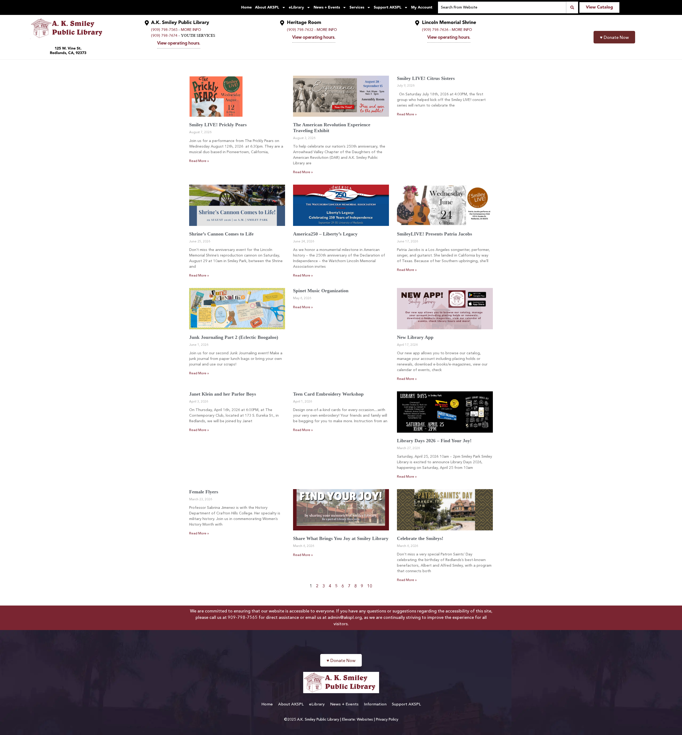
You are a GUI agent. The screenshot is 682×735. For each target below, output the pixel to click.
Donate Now (614, 38)
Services (357, 7)
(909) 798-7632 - (301, 30)
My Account (421, 7)
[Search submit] (572, 7)
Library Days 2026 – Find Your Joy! (434, 440)
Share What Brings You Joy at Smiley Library (340, 538)
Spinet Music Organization (320, 290)
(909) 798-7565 (164, 30)
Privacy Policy (387, 719)
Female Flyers (203, 491)
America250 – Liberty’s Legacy (325, 234)
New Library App (415, 337)
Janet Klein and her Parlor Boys (222, 394)
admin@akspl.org (345, 618)
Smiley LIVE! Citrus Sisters (426, 78)
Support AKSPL (387, 7)
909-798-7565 (243, 618)
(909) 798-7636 (435, 30)
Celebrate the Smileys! (420, 538)
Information (375, 704)
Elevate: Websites (357, 719)
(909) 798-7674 (164, 36)
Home (246, 7)
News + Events (327, 7)
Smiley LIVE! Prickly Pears (218, 124)
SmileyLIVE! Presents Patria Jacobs (434, 234)
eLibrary (296, 7)
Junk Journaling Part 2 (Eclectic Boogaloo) (233, 337)
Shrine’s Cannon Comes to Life (221, 234)
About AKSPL (267, 7)
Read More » (199, 161)
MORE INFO (191, 30)
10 (369, 586)
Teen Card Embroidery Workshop (328, 394)
